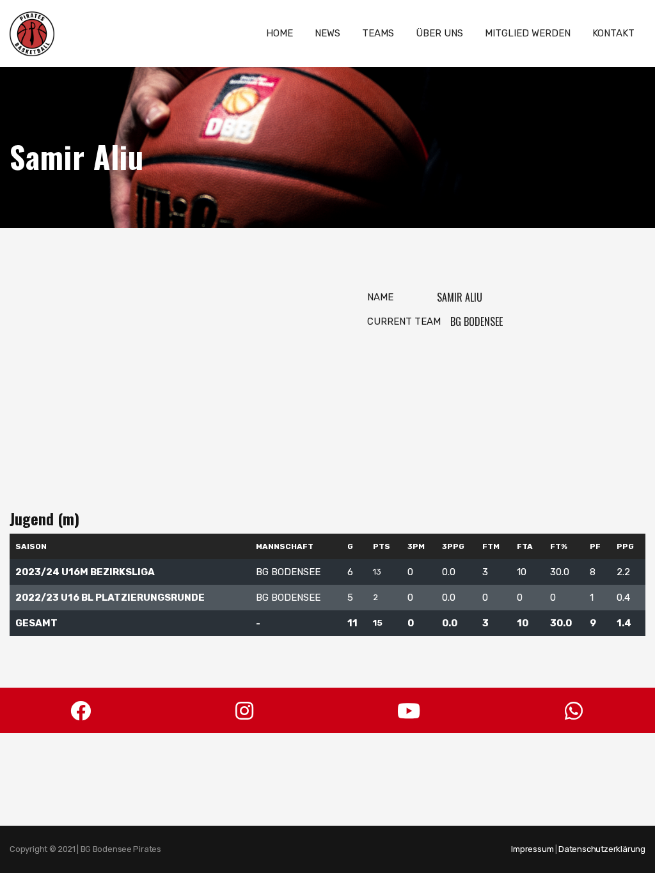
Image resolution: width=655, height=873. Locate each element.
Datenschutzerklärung (601, 849)
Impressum (532, 849)
